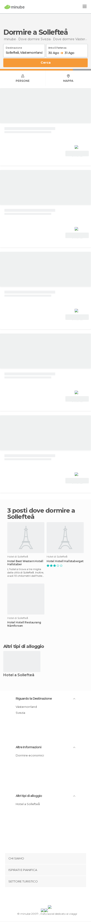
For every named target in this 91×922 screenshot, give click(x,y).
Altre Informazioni (28, 747)
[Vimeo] (50, 897)
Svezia (20, 712)
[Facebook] (38, 897)
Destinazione (14, 47)
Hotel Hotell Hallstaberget (65, 561)
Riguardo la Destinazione (34, 699)
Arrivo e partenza (57, 47)
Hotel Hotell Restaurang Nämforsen (24, 624)
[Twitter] (44, 897)
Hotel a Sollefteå (18, 675)
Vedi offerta (77, 154)
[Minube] (14, 7)
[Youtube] (56, 897)
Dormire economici (30, 755)
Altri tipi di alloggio (29, 796)
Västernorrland (26, 706)
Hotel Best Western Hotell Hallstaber (25, 563)
